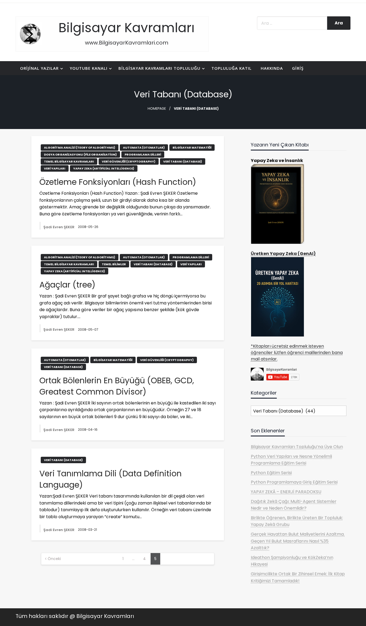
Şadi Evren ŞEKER (59, 227)
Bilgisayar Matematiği (192, 147)
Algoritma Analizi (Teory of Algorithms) (79, 147)
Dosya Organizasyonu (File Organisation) (80, 154)
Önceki (54, 558)
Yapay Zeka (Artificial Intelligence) (103, 168)
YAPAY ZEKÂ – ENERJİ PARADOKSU (286, 492)
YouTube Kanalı (88, 68)
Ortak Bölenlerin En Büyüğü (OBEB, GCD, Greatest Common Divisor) (116, 386)
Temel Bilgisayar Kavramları (69, 161)
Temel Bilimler (114, 264)
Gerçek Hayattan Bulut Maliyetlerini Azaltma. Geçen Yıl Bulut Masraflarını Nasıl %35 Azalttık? (298, 541)
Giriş (298, 68)
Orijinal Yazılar (39, 68)
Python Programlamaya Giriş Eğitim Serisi (294, 482)
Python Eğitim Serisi (271, 473)
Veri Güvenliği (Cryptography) (128, 161)
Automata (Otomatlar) (144, 147)
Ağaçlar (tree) (67, 284)
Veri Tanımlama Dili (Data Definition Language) (110, 479)
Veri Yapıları (54, 168)
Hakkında (272, 68)
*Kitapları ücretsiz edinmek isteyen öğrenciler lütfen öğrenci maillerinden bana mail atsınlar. (297, 352)
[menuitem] (40, 68)
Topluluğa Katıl (231, 68)
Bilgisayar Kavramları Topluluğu (159, 68)
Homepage (157, 108)
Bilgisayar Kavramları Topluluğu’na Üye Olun (297, 447)
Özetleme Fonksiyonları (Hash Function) (117, 182)
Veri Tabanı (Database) (182, 161)
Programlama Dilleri (143, 154)
